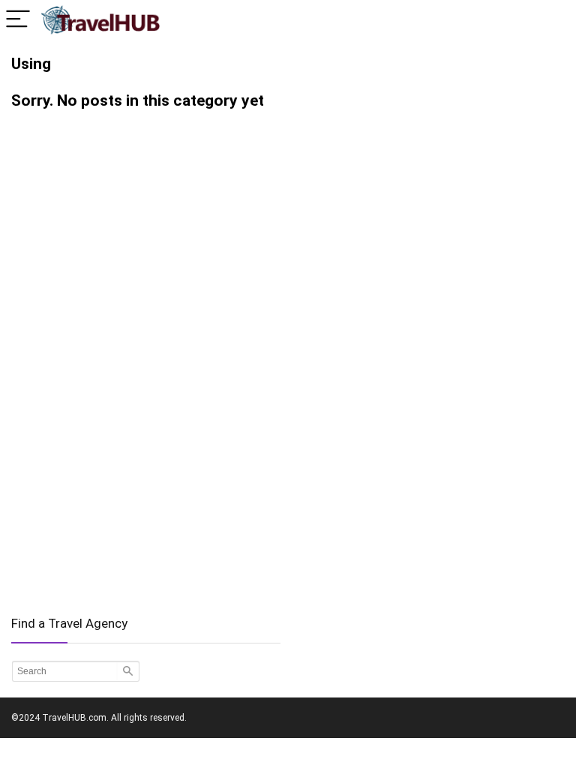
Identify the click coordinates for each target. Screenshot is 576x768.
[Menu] (18, 20)
